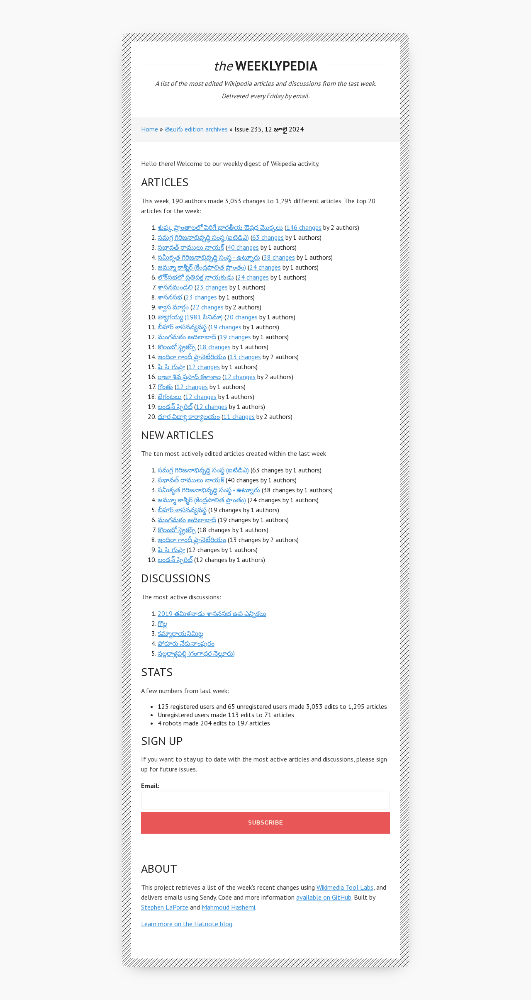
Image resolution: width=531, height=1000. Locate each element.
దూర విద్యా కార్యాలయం (189, 416)
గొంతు (165, 386)
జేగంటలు (170, 396)
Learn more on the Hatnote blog (186, 924)
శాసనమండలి (175, 287)
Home (149, 129)
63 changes (268, 237)
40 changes (243, 247)
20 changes (242, 317)
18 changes (215, 347)
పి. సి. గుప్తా (171, 367)
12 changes (204, 367)
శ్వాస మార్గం (173, 307)
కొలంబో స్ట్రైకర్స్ (177, 347)
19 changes (225, 327)
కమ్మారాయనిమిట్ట (180, 633)
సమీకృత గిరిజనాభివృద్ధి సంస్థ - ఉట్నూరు (209, 257)
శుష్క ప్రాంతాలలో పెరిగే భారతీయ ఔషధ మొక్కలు (220, 227)
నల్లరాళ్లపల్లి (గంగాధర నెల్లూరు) (196, 653)
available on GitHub (323, 897)
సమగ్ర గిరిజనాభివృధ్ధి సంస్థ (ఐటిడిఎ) (203, 237)
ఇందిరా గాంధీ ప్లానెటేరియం (192, 357)
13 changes (245, 357)
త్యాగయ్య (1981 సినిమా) (190, 317)
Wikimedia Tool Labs (345, 887)
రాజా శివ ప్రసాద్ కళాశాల (189, 376)
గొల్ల (162, 623)
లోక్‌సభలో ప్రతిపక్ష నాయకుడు (196, 277)
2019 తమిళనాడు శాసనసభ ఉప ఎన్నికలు (212, 613)
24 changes (265, 267)
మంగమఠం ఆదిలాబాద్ (187, 337)
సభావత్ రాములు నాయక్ (191, 247)
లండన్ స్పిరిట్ (175, 406)
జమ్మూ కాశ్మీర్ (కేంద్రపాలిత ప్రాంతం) (202, 267)
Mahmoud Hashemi (228, 907)
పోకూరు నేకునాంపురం (186, 643)
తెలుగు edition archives (196, 129)
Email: (150, 785)
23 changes (212, 287)
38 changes (279, 257)
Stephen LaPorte (164, 907)
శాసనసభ (170, 297)
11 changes (239, 416)
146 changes (304, 227)
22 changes (208, 307)
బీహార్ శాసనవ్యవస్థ (182, 327)
